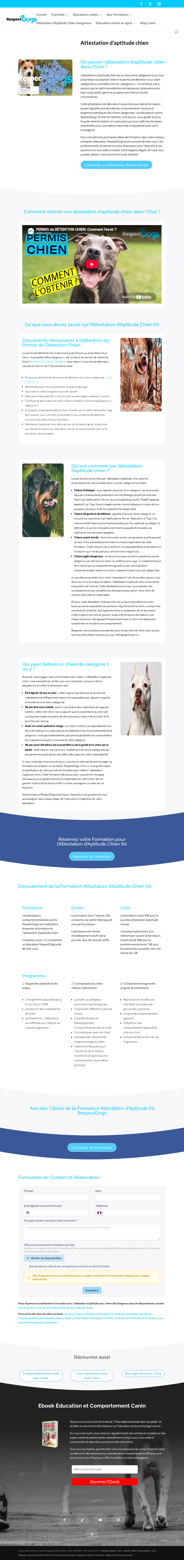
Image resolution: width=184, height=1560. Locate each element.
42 (59, 1307)
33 (43, 1307)
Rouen (68, 1313)
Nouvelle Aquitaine (67, 1555)
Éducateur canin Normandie (30, 1555)
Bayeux (148, 1313)
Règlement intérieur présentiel (118, 1555)
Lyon (159, 1318)
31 (39, 1307)
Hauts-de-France (50, 1555)
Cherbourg (24, 1318)
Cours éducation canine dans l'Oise (92, 1376)
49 (67, 1307)
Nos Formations (117, 14)
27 (35, 1307)
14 (23, 1307)
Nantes (60, 1318)
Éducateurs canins (85, 14)
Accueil (41, 14)
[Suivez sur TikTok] (82, 1519)
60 (79, 1307)
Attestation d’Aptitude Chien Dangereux (63, 23)
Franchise (58, 14)
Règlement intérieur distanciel (90, 1555)
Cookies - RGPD (130, 1551)
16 (27, 1307)
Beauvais (39, 1322)
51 (75, 1307)
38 (55, 1307)
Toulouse (120, 1318)
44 (63, 1307)
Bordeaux (96, 1318)
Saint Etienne (25, 1322)
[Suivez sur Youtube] (100, 1519)
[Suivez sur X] (92, 1534)
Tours (77, 1318)
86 (90, 1307)
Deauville (131, 1313)
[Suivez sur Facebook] (64, 1519)
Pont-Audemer (116, 1313)
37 (51, 1307)
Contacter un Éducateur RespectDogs (116, 165)
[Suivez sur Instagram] (118, 1519)
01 (19, 1307)
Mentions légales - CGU (111, 1551)
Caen (140, 1313)
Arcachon (108, 1318)
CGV (154, 1551)
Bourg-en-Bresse (146, 1318)
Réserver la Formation (92, 856)
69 (83, 1307)
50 (71, 1307)
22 (31, 1307)
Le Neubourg (91, 1313)
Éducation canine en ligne (114, 23)
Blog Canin (147, 23)
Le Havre (77, 1313)
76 (87, 1307)
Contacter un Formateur (92, 1147)
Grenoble (131, 1318)
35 (47, 1307)
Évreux (103, 1313)
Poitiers (85, 1318)
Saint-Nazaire (47, 1318)
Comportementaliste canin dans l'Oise (41, 1376)
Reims (35, 1318)
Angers (69, 1318)
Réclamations (144, 1551)
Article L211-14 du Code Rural (48, 361)
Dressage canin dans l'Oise (143, 1373)
